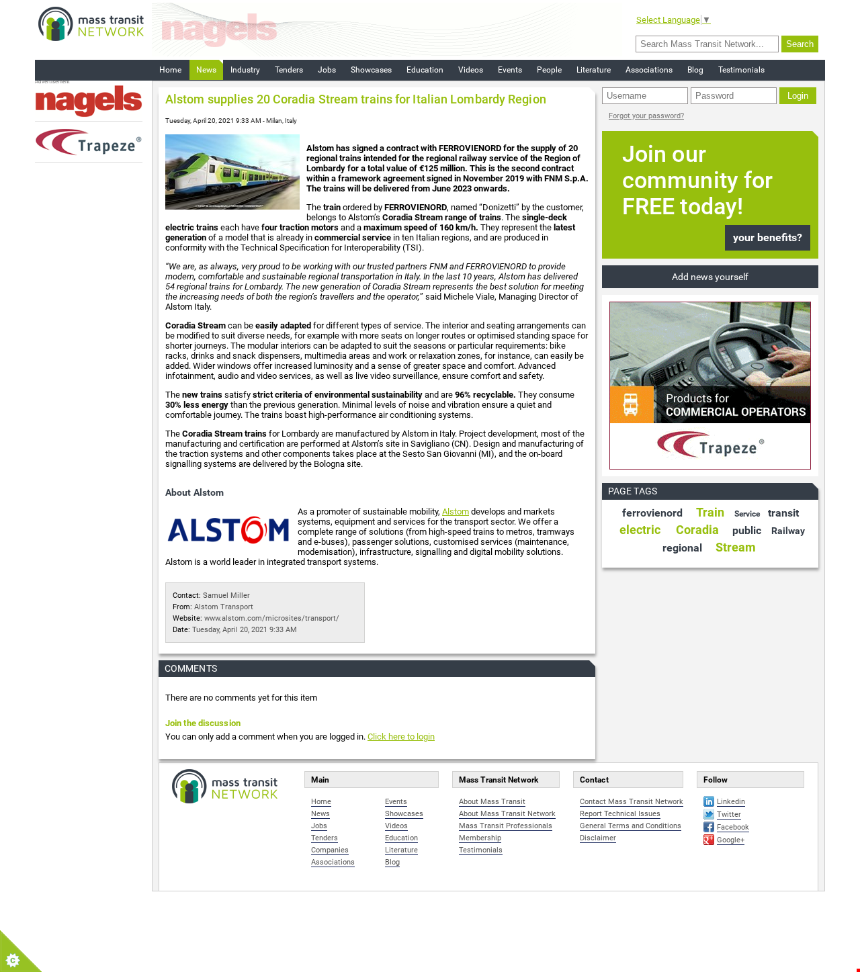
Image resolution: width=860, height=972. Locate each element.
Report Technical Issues (620, 813)
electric (639, 530)
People (549, 70)
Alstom (455, 511)
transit (783, 512)
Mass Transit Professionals (505, 826)
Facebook (733, 827)
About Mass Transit (492, 801)
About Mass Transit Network (507, 813)
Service (747, 514)
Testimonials (741, 70)
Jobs (327, 70)
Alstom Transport (223, 607)
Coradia (697, 530)
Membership (480, 838)
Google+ (730, 840)
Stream (736, 547)
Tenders (289, 70)
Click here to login (401, 737)
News (206, 70)
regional (682, 547)
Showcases (371, 70)
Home (170, 70)
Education (424, 70)
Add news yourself (710, 276)
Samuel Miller (226, 595)
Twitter (729, 814)
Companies (330, 850)
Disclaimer (598, 838)
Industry (245, 70)
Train (710, 512)
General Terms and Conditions (630, 826)
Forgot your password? (646, 116)
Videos (470, 70)
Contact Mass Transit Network (631, 801)
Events (510, 70)
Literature (593, 70)
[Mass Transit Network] (91, 23)
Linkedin (731, 801)
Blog (695, 70)
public (746, 530)
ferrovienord (652, 512)
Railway (788, 530)
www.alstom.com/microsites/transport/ (271, 618)
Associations (649, 70)
